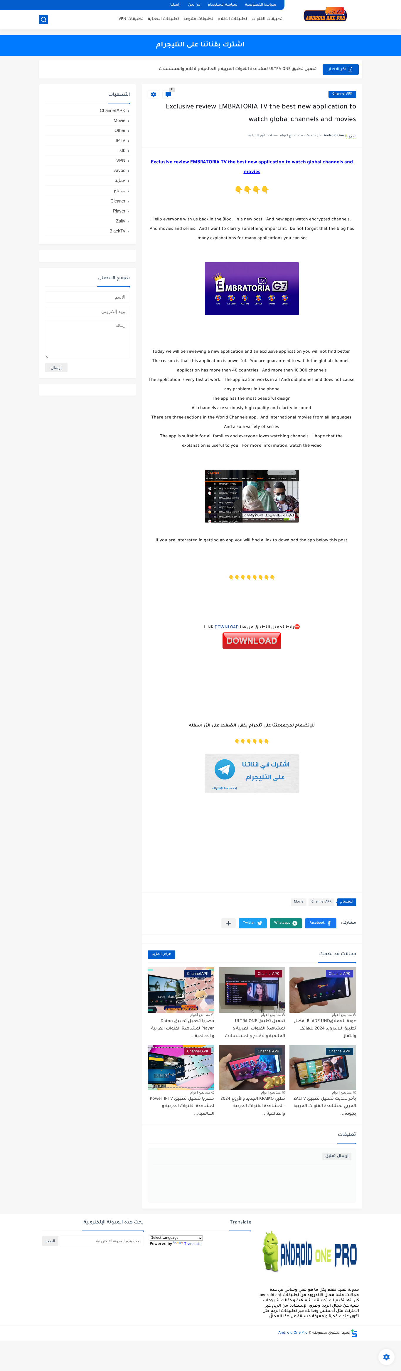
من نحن (194, 5)
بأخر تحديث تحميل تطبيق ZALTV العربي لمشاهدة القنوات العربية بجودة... (325, 1106)
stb (122, 150)
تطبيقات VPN (131, 19)
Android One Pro (293, 1333)
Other (119, 130)
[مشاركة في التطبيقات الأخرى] (228, 923)
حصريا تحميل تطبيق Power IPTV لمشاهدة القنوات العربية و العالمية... (182, 1106)
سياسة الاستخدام (222, 5)
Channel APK (342, 94)
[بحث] (43, 19)
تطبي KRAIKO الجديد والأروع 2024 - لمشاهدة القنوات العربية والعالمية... (252, 1106)
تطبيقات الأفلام (232, 19)
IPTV (120, 140)
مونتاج (119, 190)
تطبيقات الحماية (163, 19)
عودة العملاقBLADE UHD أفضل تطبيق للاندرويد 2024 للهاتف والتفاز (325, 1029)
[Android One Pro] (325, 14)
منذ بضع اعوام (342, 1015)
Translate (193, 1244)
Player (119, 210)
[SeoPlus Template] (354, 1333)
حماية (120, 180)
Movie (299, 902)
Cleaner (117, 200)
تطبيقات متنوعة (198, 19)
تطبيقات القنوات (267, 19)
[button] (320, 923)
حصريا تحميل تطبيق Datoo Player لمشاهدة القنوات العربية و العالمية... (249, 69)
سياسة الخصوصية (260, 5)
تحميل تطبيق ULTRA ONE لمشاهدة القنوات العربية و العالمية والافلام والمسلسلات (255, 1029)
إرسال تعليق (336, 1156)
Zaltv (120, 220)
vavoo (119, 170)
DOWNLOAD (227, 627)
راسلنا (175, 5)
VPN (120, 160)
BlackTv (117, 230)
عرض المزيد (161, 954)
